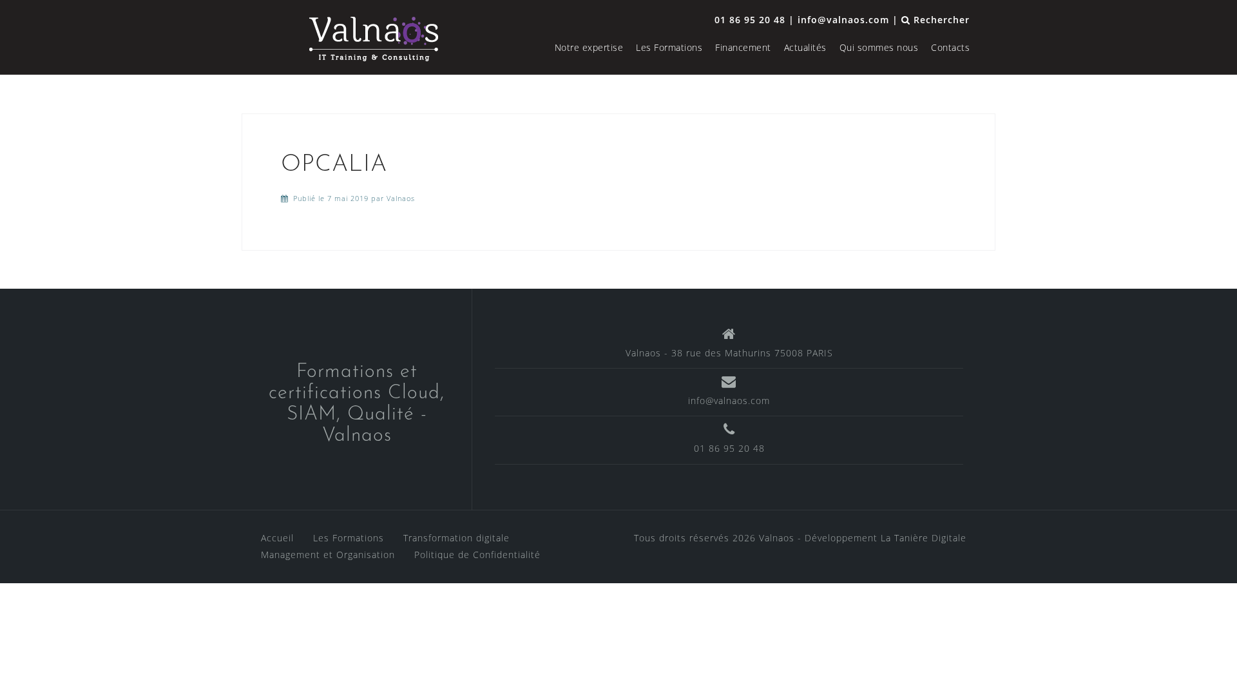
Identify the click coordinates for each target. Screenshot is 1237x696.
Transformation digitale (456, 538)
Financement (743, 47)
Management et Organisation (328, 554)
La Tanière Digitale (923, 538)
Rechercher (940, 20)
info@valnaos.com (729, 400)
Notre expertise (589, 47)
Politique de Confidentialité (477, 554)
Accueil (277, 538)
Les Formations (669, 47)
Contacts (950, 47)
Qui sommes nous (879, 47)
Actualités (805, 47)
